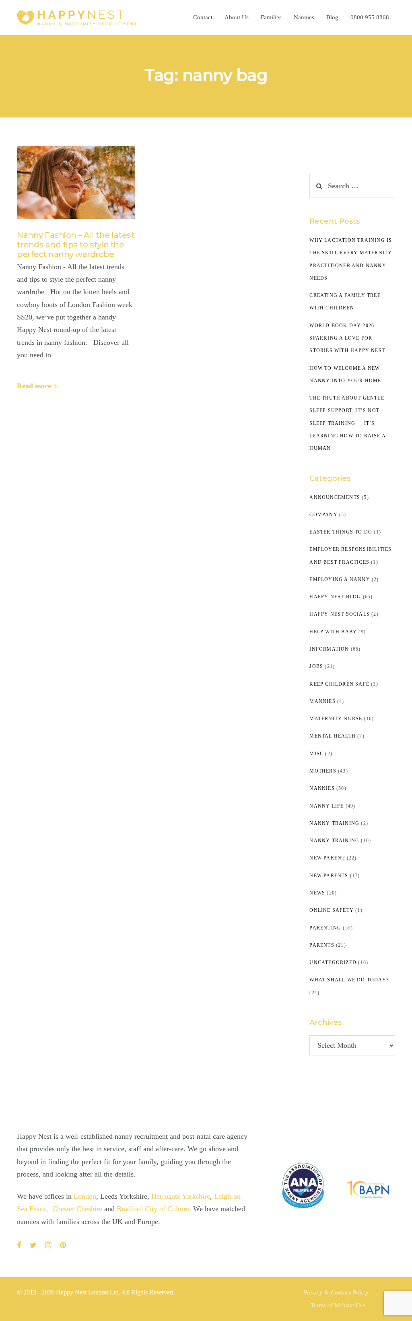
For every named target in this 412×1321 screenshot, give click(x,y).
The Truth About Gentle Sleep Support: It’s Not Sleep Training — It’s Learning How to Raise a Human (347, 423)
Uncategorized (332, 962)
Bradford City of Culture (153, 1209)
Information (329, 649)
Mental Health (332, 736)
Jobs (316, 666)
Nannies (321, 788)
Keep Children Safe (339, 684)
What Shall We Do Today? (349, 980)
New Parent (327, 858)
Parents (321, 945)
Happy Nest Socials (339, 614)
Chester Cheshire (78, 1209)
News (317, 893)
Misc (316, 753)
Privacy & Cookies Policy (336, 1292)
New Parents (328, 875)
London (85, 1196)
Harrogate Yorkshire (180, 1196)
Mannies (322, 701)
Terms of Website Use (338, 1305)
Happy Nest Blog (335, 597)
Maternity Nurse (335, 718)
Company (323, 514)
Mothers (322, 771)
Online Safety (331, 910)
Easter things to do (340, 532)
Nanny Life (326, 806)
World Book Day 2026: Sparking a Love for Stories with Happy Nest (347, 338)
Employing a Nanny (339, 579)
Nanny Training (334, 823)
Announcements (334, 497)
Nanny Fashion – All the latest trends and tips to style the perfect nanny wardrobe (75, 244)
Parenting (325, 928)
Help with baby (333, 632)
